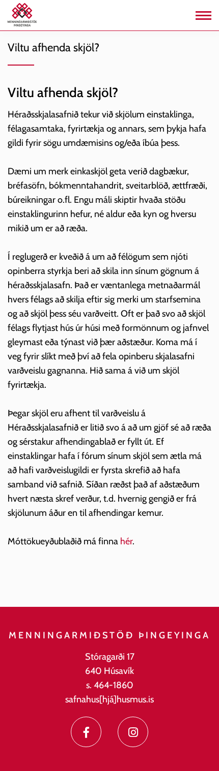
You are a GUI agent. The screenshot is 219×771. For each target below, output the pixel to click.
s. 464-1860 (109, 685)
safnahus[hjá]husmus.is (109, 699)
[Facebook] (86, 732)
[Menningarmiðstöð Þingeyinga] (22, 14)
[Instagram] (133, 732)
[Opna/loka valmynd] (203, 15)
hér (126, 541)
